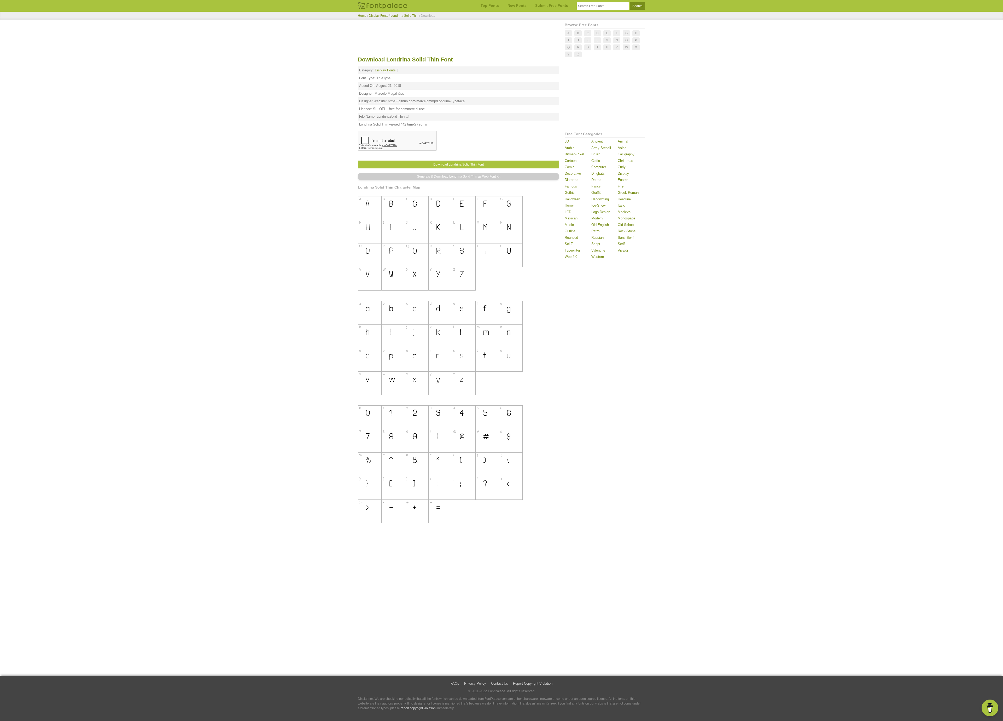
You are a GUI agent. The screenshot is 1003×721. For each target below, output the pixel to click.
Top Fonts (490, 5)
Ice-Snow (598, 205)
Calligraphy (626, 154)
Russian (597, 238)
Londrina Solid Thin (404, 16)
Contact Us (499, 683)
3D (567, 141)
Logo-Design (600, 212)
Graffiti (596, 193)
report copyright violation (418, 708)
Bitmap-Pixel (574, 154)
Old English (600, 225)
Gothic (570, 193)
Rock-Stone (626, 231)
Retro (595, 231)
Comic (569, 167)
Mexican (571, 218)
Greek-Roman (628, 193)
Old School (626, 225)
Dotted (596, 180)
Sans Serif (626, 238)
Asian (622, 148)
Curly (622, 167)
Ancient (597, 141)
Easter (623, 180)
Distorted (571, 180)
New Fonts (517, 5)
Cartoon (570, 161)
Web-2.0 (571, 257)
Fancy (596, 186)
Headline (624, 199)
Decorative (573, 173)
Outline (570, 231)
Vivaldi (623, 250)
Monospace (626, 218)
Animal (623, 141)
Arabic (569, 148)
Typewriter (572, 250)
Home (362, 16)
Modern (597, 218)
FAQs (455, 683)
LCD (568, 212)
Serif (621, 244)
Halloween (572, 199)
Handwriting (600, 199)
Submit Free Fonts (551, 5)
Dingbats (598, 173)
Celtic (595, 161)
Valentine (598, 250)
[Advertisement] (458, 38)
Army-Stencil (601, 148)
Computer (598, 167)
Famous (571, 186)
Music (569, 225)
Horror (569, 205)
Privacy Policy (475, 683)
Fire (620, 186)
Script (595, 244)
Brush (595, 154)
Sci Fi (569, 244)
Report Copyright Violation (532, 683)
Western (597, 257)
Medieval (624, 212)
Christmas (625, 161)
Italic (621, 205)
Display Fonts (378, 16)
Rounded (571, 238)
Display (623, 173)
